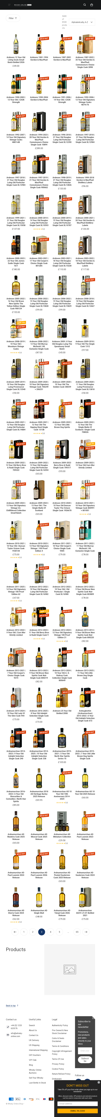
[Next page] (86, 931)
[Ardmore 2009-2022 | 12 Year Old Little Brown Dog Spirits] (62, 409)
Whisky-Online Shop (15, 1104)
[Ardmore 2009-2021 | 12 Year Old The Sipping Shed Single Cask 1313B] (39, 409)
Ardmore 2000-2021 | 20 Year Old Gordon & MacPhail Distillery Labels (85, 221)
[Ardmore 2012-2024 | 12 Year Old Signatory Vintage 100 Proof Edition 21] (62, 617)
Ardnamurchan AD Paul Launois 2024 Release (16, 875)
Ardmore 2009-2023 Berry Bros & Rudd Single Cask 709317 (62, 465)
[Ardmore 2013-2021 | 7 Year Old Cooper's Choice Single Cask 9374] (16, 657)
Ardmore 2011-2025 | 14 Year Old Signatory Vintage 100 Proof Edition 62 (16, 590)
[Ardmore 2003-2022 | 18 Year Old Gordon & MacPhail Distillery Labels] (85, 245)
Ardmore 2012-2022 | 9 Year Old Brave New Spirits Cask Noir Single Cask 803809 (85, 590)
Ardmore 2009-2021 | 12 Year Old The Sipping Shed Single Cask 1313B (39, 426)
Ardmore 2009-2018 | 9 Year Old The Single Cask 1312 (85, 344)
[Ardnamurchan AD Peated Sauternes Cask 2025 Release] (62, 859)
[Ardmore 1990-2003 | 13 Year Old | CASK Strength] (16, 84)
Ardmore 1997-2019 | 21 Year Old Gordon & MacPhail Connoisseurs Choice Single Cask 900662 (39, 182)
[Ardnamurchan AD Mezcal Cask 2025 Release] (39, 821)
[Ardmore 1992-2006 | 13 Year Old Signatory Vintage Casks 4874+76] (85, 84)
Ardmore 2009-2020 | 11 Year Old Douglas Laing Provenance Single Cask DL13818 (85, 386)
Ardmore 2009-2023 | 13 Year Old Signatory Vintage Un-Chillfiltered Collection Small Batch (16, 508)
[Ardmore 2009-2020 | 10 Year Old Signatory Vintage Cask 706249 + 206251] (39, 369)
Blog (31, 1065)
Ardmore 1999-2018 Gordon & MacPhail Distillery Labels (85, 180)
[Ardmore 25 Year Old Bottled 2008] (62, 698)
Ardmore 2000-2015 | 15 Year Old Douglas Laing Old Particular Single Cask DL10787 (62, 221)
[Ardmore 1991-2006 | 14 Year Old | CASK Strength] (62, 84)
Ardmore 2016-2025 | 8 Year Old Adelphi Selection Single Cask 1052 (39, 714)
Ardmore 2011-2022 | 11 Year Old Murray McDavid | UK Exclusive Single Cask (85, 547)
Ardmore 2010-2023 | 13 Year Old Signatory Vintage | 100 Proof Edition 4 (39, 547)
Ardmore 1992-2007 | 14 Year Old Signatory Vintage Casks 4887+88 (16, 138)
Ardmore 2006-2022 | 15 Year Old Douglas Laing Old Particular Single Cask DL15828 (39, 302)
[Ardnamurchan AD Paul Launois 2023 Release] (85, 821)
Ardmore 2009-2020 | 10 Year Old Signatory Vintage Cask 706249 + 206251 (39, 386)
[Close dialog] (99, 1082)
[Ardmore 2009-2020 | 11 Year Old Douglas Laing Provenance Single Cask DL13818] (85, 369)
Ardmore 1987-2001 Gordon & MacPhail (62, 58)
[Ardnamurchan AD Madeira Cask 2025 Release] (16, 821)
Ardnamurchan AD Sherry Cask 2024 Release (16, 913)
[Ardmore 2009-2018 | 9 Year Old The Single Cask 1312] (85, 328)
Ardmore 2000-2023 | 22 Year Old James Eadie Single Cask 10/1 (16, 262)
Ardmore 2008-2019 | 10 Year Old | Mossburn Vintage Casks (16, 345)
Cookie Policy (58, 1069)
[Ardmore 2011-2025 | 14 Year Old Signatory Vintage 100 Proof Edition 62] (16, 573)
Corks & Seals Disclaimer (58, 1039)
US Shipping (34, 1045)
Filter (11, 18)
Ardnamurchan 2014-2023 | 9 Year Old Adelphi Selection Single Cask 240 (16, 755)
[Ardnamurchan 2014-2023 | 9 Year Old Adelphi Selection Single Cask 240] (16, 738)
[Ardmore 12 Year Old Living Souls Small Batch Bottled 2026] (16, 44)
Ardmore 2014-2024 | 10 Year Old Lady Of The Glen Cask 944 (16, 713)
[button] (84, 4)
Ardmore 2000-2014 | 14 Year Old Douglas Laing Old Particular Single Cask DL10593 (39, 221)
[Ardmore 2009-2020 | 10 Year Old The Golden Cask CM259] (62, 369)
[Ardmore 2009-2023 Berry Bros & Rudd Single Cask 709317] (62, 449)
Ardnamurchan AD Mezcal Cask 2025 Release (39, 836)
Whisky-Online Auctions (35, 1071)
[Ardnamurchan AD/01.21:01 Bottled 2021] (85, 897)
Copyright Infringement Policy (62, 1052)
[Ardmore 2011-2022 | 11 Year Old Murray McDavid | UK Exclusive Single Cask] (85, 530)
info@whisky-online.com (17, 1034)
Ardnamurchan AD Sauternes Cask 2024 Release (85, 875)
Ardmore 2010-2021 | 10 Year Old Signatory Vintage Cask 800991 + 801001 (85, 507)
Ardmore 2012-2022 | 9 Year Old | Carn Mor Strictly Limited (16, 632)
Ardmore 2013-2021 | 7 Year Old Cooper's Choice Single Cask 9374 (16, 674)
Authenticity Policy (60, 1025)
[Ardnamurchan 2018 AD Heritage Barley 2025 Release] (39, 778)
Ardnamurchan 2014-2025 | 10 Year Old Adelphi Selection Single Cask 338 (39, 755)
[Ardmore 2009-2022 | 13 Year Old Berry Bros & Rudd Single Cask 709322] (16, 449)
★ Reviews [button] (100, 560)
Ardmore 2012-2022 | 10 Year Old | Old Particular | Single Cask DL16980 (62, 590)
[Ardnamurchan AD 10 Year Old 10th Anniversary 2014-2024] (62, 778)
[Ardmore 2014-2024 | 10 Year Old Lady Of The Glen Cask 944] (16, 698)
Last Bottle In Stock (37, 1083)
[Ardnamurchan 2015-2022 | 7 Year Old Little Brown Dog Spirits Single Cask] (85, 738)
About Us (33, 1030)
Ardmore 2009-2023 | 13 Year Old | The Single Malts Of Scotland (39, 507)
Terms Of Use (58, 1059)
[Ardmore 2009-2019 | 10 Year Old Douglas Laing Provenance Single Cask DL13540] (16, 369)
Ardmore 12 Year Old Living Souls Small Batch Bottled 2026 (16, 59)
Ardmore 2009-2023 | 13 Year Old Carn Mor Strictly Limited (85, 465)
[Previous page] (15, 931)
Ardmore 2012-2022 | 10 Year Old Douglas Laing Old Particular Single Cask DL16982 (39, 590)
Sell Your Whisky (36, 1078)
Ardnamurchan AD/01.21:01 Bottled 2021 (85, 913)
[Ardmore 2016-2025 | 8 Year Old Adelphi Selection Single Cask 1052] (39, 698)
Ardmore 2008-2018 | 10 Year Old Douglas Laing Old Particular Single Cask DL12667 (85, 302)
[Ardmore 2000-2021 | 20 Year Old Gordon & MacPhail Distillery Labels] (85, 205)
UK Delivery (34, 1040)
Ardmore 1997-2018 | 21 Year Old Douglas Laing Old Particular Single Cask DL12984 (85, 138)
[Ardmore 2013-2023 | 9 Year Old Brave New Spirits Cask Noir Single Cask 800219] (39, 657)
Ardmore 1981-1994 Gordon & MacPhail (39, 58)
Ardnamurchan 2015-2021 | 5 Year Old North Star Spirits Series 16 (62, 755)
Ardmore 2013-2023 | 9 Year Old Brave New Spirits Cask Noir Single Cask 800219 (39, 674)
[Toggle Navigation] (9, 4)
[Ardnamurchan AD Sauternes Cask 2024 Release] (85, 859)
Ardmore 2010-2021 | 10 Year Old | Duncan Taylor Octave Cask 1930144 (16, 547)
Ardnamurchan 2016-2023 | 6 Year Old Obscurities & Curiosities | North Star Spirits (16, 796)
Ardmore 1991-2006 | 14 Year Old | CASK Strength (62, 99)
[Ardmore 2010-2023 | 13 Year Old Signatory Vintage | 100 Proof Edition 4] (39, 530)
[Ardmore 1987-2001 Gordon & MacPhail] (62, 44)
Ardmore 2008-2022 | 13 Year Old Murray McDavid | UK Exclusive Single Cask (39, 345)
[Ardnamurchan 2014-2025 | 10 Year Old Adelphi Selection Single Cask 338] (39, 738)
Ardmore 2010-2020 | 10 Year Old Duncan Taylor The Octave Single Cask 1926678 (62, 507)
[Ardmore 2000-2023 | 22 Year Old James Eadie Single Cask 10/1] (16, 245)
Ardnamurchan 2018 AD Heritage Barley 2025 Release (39, 794)
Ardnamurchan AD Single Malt (39, 911)
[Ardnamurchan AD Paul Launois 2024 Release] (16, 859)
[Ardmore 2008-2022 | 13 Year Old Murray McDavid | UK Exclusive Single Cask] (39, 328)
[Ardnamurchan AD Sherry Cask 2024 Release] (16, 897)
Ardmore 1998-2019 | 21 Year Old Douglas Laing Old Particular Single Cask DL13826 (62, 181)
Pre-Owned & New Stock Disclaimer (60, 1031)
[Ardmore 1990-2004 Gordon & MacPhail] (39, 84)
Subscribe (85, 1059)
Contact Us (33, 1035)
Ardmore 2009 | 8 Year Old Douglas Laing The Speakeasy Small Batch (62, 345)
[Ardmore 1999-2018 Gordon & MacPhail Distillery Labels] (85, 164)
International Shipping (38, 1050)
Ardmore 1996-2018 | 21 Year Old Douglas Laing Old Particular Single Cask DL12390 (62, 138)
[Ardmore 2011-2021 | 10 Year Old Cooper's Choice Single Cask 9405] (62, 530)
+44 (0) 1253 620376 (16, 1027)
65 (77, 932)
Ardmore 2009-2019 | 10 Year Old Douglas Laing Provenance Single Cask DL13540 (16, 386)
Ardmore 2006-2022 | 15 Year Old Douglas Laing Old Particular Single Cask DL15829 (62, 302)
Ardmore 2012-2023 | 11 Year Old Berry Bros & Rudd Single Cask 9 (39, 632)
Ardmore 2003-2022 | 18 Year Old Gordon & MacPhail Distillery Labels (85, 262)
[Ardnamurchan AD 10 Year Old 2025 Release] (85, 778)
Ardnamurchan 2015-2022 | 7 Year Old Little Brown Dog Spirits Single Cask (85, 755)
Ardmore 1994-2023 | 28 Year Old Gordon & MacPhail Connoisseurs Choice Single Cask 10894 (39, 140)
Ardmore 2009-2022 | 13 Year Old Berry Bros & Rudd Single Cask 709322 (16, 466)
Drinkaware (57, 1079)
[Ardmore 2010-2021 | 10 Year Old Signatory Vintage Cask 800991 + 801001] (85, 490)
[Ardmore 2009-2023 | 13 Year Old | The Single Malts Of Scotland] (39, 490)
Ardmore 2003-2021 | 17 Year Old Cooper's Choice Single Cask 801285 (39, 262)
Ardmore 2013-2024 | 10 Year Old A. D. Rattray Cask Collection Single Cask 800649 (62, 675)
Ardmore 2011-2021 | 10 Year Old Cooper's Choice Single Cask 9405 (62, 547)
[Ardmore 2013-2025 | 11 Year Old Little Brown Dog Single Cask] (85, 657)
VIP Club (32, 1060)
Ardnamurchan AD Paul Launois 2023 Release (85, 836)
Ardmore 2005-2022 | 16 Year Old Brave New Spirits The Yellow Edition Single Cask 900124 (16, 303)
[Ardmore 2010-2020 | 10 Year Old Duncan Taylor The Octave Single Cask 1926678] (62, 490)
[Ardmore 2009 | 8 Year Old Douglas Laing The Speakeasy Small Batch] (62, 328)
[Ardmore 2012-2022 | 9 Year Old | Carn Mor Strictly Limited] (16, 617)
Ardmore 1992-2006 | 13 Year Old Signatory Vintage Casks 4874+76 (85, 101)
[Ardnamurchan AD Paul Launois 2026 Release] (39, 859)
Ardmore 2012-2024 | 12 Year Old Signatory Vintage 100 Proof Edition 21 (62, 634)
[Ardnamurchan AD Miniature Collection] (62, 821)
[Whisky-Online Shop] (23, 5)
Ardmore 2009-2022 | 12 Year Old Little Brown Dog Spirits (62, 424)
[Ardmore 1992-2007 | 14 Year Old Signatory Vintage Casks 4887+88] (16, 121)
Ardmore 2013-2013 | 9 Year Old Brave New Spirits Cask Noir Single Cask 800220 (85, 634)
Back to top (11, 1005)
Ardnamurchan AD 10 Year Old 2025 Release (85, 792)
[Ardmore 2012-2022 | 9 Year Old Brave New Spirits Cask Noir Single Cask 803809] (85, 573)
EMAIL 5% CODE (77, 1111)
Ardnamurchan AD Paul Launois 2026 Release (39, 875)
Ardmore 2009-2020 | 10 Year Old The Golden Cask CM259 (62, 384)
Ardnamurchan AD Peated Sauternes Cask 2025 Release (62, 875)
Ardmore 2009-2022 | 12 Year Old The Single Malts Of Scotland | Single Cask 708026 (85, 427)
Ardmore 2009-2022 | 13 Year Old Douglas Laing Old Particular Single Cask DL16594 (39, 466)
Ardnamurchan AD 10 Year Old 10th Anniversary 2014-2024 (62, 795)
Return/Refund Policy (61, 1074)
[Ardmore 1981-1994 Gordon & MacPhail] (39, 44)
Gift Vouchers (35, 1055)
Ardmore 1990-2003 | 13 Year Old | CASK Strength (16, 99)
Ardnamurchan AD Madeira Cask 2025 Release (16, 836)
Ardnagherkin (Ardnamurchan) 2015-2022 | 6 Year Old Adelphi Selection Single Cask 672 (85, 716)
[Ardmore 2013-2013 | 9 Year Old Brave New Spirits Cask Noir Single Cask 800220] (85, 617)
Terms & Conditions (60, 1046)
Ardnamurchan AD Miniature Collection (62, 835)
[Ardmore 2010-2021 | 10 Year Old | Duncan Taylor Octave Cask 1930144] (16, 530)
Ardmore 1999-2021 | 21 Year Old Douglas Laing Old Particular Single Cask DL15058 (16, 221)
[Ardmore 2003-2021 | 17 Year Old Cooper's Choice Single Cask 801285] (39, 245)
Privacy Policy (58, 1064)
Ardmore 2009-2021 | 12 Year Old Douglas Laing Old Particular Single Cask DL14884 (16, 426)
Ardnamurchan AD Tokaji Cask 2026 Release (62, 913)
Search (32, 1025)
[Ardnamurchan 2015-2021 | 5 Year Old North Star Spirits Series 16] (62, 738)
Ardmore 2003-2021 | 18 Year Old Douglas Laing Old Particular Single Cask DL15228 (62, 262)
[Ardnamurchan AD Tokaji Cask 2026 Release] (62, 897)
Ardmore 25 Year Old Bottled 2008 (62, 712)
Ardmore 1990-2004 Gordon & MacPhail (39, 98)
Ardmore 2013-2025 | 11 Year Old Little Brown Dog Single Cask (85, 674)
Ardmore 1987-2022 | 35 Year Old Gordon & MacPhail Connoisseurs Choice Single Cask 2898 (85, 62)
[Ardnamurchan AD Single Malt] (39, 897)
